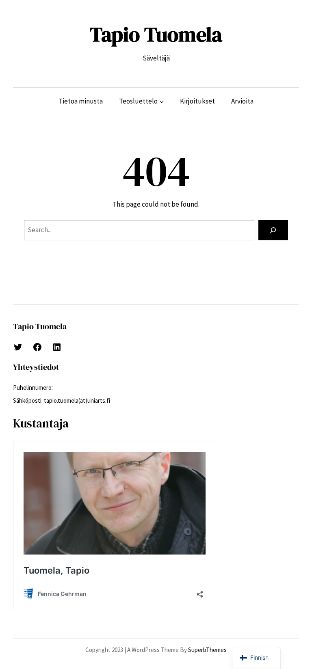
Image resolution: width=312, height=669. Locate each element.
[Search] (273, 230)
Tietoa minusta (80, 101)
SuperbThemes (207, 650)
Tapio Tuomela (156, 34)
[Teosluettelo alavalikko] (162, 101)
